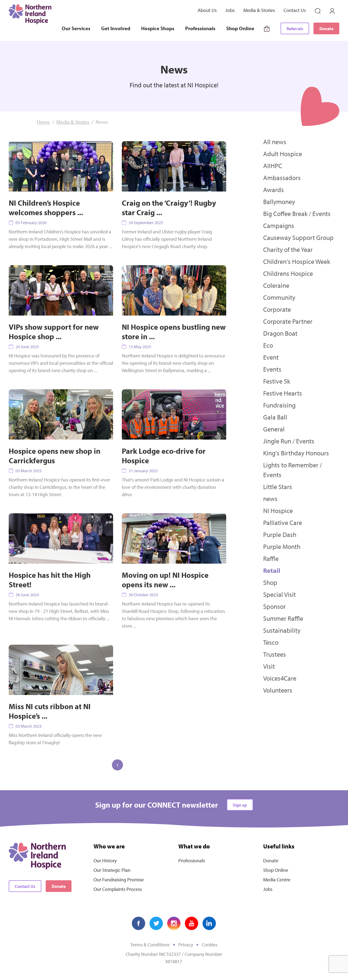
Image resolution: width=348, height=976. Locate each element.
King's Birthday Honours (296, 453)
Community (279, 297)
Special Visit (279, 594)
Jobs (230, 10)
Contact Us (295, 10)
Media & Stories (259, 10)
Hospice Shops (157, 28)
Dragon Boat (280, 333)
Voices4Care (279, 678)
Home (43, 122)
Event (271, 357)
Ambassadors (282, 178)
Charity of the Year (288, 249)
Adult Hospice (282, 154)
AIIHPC (272, 166)
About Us (207, 10)
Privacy (185, 944)
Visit (269, 666)
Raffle (271, 558)
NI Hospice (278, 510)
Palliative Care (282, 522)
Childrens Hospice (288, 273)
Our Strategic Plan (112, 870)
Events (272, 369)
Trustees (274, 654)
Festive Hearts (282, 393)
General (274, 429)
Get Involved (115, 28)
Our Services (76, 28)
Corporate (277, 309)
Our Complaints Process (118, 889)
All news (274, 142)
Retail (271, 570)
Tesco (270, 642)
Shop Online (240, 28)
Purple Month (281, 546)
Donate (326, 28)
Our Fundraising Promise (119, 879)
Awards (273, 190)
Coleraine (276, 285)
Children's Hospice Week (296, 261)
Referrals (295, 28)
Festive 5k (276, 381)
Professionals (200, 28)
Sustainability (281, 630)
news (270, 499)
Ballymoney (279, 201)
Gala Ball (275, 417)
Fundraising (279, 405)
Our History (105, 860)
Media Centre (276, 879)
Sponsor (274, 606)
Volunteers (277, 690)
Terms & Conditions (150, 944)
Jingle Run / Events (288, 441)
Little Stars (277, 487)
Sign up (240, 805)
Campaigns (278, 225)
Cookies (209, 944)
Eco (268, 345)
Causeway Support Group (298, 237)
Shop (270, 582)
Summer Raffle (283, 618)
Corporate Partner (287, 321)
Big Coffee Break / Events (297, 213)
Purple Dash (279, 534)
